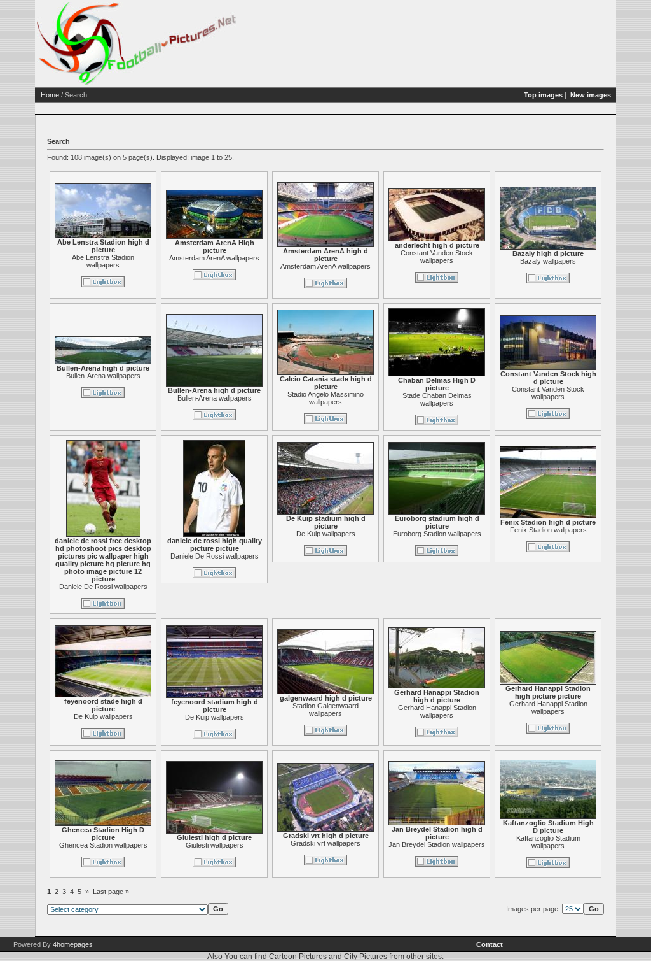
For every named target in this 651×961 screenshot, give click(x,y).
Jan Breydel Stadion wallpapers (436, 844)
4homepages (73, 944)
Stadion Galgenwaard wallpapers (325, 709)
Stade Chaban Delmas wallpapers (437, 399)
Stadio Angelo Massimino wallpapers (325, 398)
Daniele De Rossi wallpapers (103, 586)
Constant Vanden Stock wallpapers (437, 256)
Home (50, 95)
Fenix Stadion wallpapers (548, 530)
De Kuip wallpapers (325, 533)
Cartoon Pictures (298, 956)
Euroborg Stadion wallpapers (437, 533)
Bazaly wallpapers (548, 261)
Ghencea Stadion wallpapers (103, 845)
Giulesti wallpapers (214, 845)
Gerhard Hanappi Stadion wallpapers (437, 711)
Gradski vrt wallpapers (325, 843)
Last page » (111, 891)
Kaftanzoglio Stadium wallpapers (548, 842)
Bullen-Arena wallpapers (103, 376)
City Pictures (365, 956)
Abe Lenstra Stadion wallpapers (103, 261)
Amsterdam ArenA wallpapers (214, 258)
